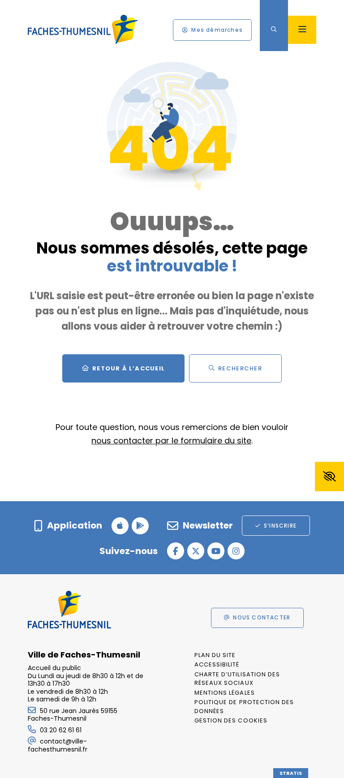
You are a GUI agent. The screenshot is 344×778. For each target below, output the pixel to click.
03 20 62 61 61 (61, 730)
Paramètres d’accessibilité (329, 476)
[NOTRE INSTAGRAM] (236, 551)
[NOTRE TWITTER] (196, 551)
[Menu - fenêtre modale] (302, 30)
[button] (274, 30)
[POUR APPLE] (120, 526)
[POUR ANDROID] (140, 526)
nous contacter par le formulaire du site (171, 440)
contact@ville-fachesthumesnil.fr (57, 745)
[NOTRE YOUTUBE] (216, 551)
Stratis (291, 773)
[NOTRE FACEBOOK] (176, 551)
